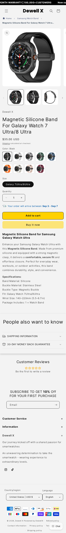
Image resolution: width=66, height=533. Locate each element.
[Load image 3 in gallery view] (50, 97)
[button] (6, 10)
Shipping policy (34, 530)
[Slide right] (62, 97)
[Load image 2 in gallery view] (33, 97)
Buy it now (33, 224)
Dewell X (19, 521)
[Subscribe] (55, 405)
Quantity (6, 191)
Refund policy (52, 521)
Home (9, 18)
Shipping (6, 143)
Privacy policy (36, 526)
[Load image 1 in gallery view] (16, 97)
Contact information (17, 526)
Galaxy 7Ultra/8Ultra (18, 184)
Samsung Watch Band (28, 18)
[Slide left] (3, 97)
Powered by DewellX (33, 521)
